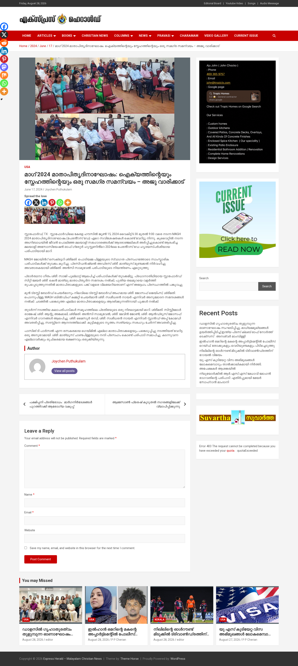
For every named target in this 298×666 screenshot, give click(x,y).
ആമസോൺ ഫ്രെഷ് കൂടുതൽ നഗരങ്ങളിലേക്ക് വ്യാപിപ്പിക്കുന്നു (146, 404)
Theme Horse (129, 659)
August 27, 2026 (229, 639)
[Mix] (4, 75)
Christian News (95, 35)
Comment (32, 446)
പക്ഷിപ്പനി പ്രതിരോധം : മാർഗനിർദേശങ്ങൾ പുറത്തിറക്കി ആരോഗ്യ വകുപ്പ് (60, 404)
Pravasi (163, 35)
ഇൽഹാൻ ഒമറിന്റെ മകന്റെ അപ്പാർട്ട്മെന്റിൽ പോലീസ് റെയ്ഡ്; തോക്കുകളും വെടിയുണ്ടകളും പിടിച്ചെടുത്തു (115, 637)
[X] (36, 202)
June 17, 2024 (33, 189)
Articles (44, 35)
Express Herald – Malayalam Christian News (72, 659)
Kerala (159, 619)
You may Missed (37, 580)
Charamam (189, 35)
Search (204, 278)
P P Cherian (118, 639)
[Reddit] (4, 43)
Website (29, 530)
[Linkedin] (44, 202)
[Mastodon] (4, 67)
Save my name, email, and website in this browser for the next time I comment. (82, 548)
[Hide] (1, 99)
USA (27, 167)
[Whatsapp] (59, 202)
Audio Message (269, 3)
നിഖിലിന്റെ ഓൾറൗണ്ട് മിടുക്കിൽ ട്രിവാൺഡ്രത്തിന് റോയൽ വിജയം (179, 634)
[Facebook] (28, 202)
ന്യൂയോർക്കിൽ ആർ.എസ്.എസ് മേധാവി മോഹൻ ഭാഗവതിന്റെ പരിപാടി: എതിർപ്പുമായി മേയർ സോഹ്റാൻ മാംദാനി (235, 378)
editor (49, 639)
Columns (121, 35)
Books (67, 35)
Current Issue (246, 35)
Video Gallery (216, 35)
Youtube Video (234, 3)
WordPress (177, 659)
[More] (67, 202)
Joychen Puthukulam (58, 189)
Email (29, 512)
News (143, 35)
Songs (251, 3)
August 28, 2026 (32, 639)
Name (29, 494)
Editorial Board (212, 3)
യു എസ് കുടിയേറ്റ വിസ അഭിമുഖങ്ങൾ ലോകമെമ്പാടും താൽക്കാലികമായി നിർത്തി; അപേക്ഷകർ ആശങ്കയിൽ (230, 364)
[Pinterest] (52, 202)
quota (230, 450)
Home (26, 35)
